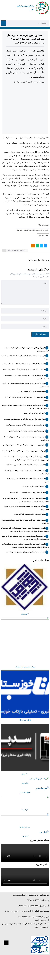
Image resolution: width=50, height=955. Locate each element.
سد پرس (25, 773)
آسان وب (25, 836)
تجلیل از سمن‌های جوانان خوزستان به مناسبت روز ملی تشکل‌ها (26, 464)
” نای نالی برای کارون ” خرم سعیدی (34, 413)
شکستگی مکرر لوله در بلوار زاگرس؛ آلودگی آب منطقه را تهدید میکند (24, 369)
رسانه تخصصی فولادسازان (25, 667)
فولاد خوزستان (43, 235)
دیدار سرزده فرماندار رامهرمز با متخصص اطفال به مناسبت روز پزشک (23, 363)
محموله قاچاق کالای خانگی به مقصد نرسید (32, 391)
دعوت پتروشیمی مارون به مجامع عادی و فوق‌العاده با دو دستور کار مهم (23, 445)
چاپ (24, 82)
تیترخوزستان (25, 827)
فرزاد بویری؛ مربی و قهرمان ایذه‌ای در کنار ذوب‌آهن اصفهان (27, 431)
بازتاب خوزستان (25, 720)
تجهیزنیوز (25, 614)
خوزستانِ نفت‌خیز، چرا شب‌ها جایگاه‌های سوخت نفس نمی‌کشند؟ (25, 425)
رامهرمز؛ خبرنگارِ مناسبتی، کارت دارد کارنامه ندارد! (29, 514)
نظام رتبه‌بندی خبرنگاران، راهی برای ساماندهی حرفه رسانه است (25, 552)
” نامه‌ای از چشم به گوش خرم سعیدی (33, 486)
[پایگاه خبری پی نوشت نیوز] (42, 8)
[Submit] (3, 23)
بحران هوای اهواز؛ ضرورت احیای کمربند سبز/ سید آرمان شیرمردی (24, 419)
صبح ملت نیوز (25, 792)
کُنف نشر (25, 783)
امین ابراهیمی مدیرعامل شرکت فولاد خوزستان (32, 230)
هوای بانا (25, 810)
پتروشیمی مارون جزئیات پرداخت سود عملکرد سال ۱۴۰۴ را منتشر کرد (23, 451)
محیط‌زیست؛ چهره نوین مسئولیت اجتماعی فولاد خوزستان (27, 492)
